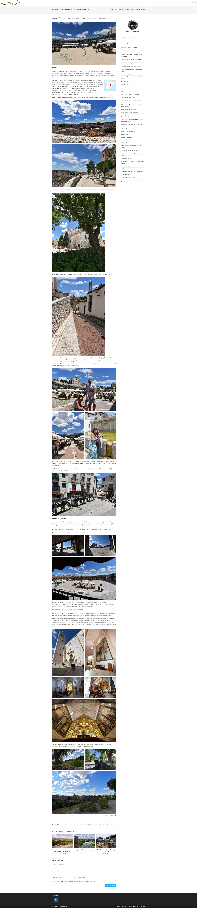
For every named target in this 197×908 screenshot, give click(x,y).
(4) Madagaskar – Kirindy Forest (128, 109)
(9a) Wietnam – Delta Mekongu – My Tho (130, 153)
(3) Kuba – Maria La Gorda (127, 137)
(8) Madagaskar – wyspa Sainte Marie (130, 94)
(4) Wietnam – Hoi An (126, 169)
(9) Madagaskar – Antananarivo (128, 91)
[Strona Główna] (108, 9)
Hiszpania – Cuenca (125, 84)
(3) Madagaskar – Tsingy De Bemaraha (130, 112)
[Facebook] (123, 38)
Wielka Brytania (92, 18)
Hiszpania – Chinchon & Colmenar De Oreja (131, 66)
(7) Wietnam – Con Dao (126, 158)
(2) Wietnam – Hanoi (125, 174)
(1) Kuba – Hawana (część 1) (127, 142)
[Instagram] (128, 38)
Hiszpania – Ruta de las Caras (128, 81)
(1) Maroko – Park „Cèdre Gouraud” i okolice (131, 74)
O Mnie (138, 906)
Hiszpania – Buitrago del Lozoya (84, 850)
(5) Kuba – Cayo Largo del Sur (128, 131)
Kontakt (143, 906)
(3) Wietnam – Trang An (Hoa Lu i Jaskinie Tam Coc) (132, 171)
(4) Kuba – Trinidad (125, 134)
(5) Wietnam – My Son (126, 166)
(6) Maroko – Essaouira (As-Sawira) (129, 47)
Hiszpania (83, 18)
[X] (133, 38)
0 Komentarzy (103, 18)
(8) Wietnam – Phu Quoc (126, 155)
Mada (55, 18)
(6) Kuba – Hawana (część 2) (127, 128)
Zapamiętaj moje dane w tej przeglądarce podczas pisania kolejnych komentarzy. (75, 881)
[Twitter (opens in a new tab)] (192, 2)
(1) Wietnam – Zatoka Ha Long (128, 177)
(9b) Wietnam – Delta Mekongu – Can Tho (106, 850)
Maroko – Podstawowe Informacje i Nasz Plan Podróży (63, 850)
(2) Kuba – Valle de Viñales (127, 140)
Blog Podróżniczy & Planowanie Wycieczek (126, 906)
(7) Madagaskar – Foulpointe (127, 97)
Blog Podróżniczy (74, 18)
